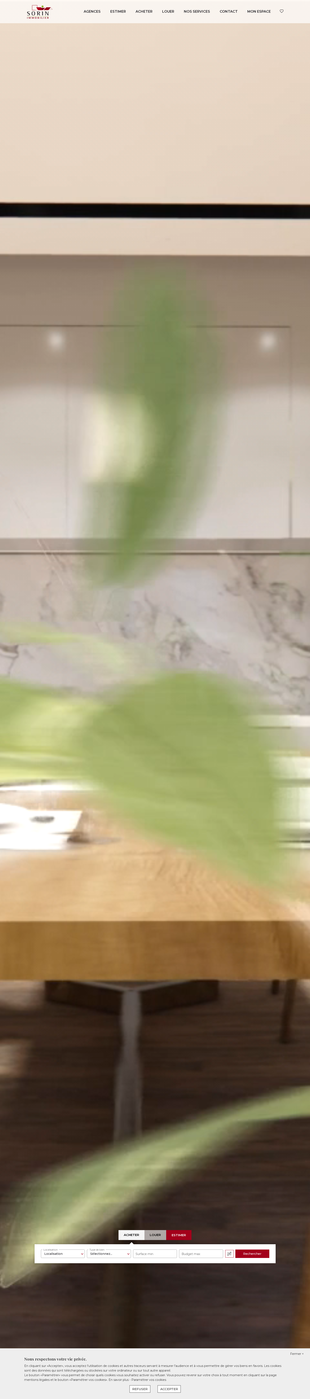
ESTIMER (118, 12)
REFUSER (140, 1389)
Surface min (144, 1254)
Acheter (131, 1235)
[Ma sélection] (282, 11)
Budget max (191, 1254)
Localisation (50, 1249)
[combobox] (63, 1254)
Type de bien (97, 1249)
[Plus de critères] (229, 1254)
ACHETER (144, 12)
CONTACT (229, 12)
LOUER (168, 12)
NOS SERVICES (197, 12)
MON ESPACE (259, 12)
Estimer (179, 1235)
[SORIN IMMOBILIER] (39, 11)
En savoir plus (119, 1380)
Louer (155, 1235)
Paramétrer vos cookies (148, 1380)
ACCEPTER (169, 1389)
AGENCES (92, 12)
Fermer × (297, 1354)
